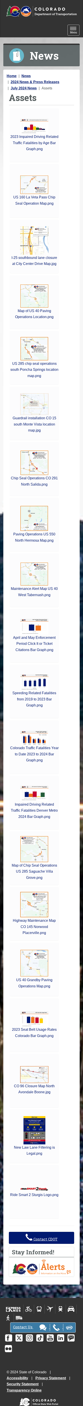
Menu (74, 30)
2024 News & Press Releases (35, 82)
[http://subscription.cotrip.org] (41, 1267)
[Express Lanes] (13, 1309)
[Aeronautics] (49, 1309)
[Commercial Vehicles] (19, 1317)
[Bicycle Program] (28, 1309)
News (26, 76)
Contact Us (23, 1327)
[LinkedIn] (60, 1338)
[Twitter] (19, 1338)
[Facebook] (8, 1338)
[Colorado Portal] (39, 1401)
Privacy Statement (50, 1378)
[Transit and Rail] (39, 1309)
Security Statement (23, 1384)
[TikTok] (40, 1338)
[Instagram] (29, 1338)
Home (12, 76)
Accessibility (17, 1378)
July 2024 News (24, 88)
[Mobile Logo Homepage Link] (41, 11)
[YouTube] (50, 1338)
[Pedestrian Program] (8, 1317)
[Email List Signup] (71, 1338)
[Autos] (71, 1309)
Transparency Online (24, 1390)
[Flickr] (8, 1348)
